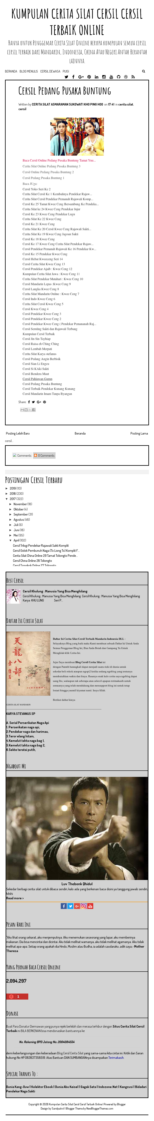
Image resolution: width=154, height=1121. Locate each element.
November (20, 504)
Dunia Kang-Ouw (17, 1087)
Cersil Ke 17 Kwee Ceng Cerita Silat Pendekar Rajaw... (58, 244)
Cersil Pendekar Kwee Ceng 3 (42, 314)
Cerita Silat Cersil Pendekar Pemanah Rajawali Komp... (58, 199)
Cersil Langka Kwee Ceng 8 (41, 289)
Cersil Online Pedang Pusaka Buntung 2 (48, 172)
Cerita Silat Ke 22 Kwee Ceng (42, 219)
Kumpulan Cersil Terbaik (39, 334)
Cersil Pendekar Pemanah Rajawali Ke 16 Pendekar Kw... (59, 249)
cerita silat (125, 104)
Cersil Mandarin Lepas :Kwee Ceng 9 (47, 284)
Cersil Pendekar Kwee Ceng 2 (42, 319)
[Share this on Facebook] (29, 402)
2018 (13, 494)
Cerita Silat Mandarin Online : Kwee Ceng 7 (51, 294)
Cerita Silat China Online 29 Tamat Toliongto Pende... (45, 556)
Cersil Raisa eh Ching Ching (41, 344)
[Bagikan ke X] (30, 410)
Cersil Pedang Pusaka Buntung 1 (43, 178)
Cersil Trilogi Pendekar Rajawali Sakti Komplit (41, 545)
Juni (17, 530)
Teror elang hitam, (21, 736)
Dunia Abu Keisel (66, 1087)
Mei (16, 535)
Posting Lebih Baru (18, 433)
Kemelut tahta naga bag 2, (27, 745)
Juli (16, 525)
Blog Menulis (29, 71)
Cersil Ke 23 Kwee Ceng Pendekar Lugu (49, 214)
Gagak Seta (88, 1087)
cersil (22, 109)
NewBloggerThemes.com (99, 1108)
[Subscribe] (90, 908)
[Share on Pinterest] (44, 402)
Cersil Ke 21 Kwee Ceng (39, 224)
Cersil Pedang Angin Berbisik (42, 359)
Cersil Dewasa (50, 71)
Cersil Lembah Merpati (37, 349)
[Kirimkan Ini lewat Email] (22, 410)
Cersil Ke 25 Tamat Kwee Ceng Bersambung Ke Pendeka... (61, 204)
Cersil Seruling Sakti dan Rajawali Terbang (50, 329)
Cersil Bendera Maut (36, 374)
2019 (13, 488)
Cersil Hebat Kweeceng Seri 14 (43, 259)
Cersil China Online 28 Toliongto (32, 561)
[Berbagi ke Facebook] (34, 410)
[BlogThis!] (26, 410)
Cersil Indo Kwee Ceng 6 (39, 299)
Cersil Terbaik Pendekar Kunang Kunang (49, 388)
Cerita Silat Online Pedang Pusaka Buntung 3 (51, 166)
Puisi (66, 71)
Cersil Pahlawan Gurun (37, 379)
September (21, 514)
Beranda (11, 71)
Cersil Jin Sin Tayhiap (37, 338)
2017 (13, 499)
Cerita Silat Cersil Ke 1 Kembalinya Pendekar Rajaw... (57, 194)
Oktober (19, 509)
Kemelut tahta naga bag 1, (26, 741)
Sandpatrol (58, 1108)
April (17, 540)
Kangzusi (126, 1087)
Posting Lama (139, 433)
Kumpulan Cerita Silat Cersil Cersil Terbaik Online (77, 21)
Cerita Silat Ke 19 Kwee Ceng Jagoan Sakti (50, 234)
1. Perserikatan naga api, (23, 727)
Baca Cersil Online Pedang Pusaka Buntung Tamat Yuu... (59, 160)
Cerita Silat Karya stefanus (39, 354)
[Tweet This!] (33, 402)
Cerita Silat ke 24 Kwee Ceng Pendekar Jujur (51, 209)
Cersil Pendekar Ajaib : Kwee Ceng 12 (47, 269)
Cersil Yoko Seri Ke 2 (37, 189)
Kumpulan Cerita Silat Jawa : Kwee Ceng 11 (51, 274)
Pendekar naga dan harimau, (29, 732)
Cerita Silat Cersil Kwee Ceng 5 (43, 304)
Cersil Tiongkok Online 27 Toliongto (34, 565)
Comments (24, 455)
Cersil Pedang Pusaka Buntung (64, 90)
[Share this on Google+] (39, 402)
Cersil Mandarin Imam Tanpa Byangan (47, 393)
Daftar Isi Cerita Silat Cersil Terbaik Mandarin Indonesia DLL (88, 638)
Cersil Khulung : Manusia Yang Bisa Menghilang (55, 591)
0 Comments (46, 455)
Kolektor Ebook (42, 1087)
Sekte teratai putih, (22, 750)
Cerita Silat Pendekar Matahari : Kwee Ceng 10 (53, 279)
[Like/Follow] (64, 908)
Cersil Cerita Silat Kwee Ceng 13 (44, 264)
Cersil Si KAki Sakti (36, 368)
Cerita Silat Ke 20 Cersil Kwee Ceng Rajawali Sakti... (57, 229)
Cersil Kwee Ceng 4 (36, 309)
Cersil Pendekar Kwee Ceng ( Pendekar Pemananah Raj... (59, 324)
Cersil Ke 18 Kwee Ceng (39, 239)
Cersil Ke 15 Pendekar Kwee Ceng (45, 254)
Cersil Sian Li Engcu (36, 363)
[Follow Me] (70, 908)
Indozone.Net (108, 1087)
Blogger (121, 1104)
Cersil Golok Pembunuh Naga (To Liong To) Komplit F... (46, 551)
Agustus (19, 520)
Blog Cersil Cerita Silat (88, 662)
